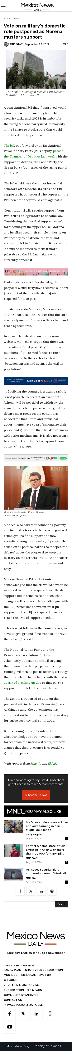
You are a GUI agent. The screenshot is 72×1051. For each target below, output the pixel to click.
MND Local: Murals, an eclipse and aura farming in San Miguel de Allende (47, 826)
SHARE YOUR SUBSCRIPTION (43, 969)
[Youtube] (9, 1027)
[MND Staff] (7, 44)
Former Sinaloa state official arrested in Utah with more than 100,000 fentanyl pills (46, 849)
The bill (9, 145)
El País (52, 763)
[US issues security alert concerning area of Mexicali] (13, 874)
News (16, 18)
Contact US (13, 999)
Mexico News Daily (18, 1046)
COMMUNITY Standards (21, 994)
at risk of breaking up (19, 682)
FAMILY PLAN (13, 969)
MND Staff (16, 44)
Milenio (35, 763)
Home (7, 18)
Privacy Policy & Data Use (23, 1004)
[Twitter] (30, 891)
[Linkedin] (41, 891)
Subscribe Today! (36, 795)
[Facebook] (20, 891)
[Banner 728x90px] (36, 271)
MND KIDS (11, 974)
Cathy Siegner (34, 834)
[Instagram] (52, 891)
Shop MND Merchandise (21, 984)
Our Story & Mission (19, 965)
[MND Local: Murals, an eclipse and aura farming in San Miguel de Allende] (13, 826)
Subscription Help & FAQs (23, 989)
